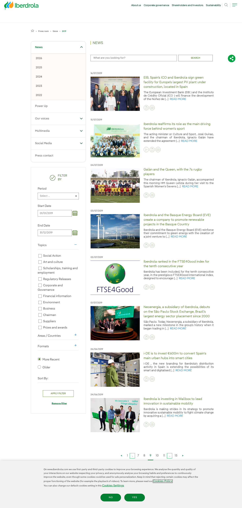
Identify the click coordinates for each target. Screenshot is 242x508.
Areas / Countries (58, 336)
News (55, 31)
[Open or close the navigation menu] (234, 7)
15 (176, 455)
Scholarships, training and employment (58, 270)
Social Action (52, 255)
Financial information (57, 296)
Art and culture (53, 262)
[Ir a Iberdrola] (17, 6)
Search (195, 58)
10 (157, 455)
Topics (58, 246)
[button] (81, 47)
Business (49, 308)
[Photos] (152, 107)
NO (111, 497)
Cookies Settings (113, 485)
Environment (51, 302)
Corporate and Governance (50, 287)
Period (42, 188)
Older (46, 367)
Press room (43, 31)
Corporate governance (156, 5)
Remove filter (59, 403)
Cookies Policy (162, 481)
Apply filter (58, 393)
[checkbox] (40, 255)
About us (136, 5)
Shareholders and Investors (187, 5)
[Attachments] (146, 107)
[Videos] (146, 149)
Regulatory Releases (57, 279)
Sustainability (213, 5)
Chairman (49, 314)
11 (164, 455)
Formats (58, 347)
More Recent (50, 359)
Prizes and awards (55, 327)
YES (134, 497)
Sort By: (43, 378)
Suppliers (49, 321)
